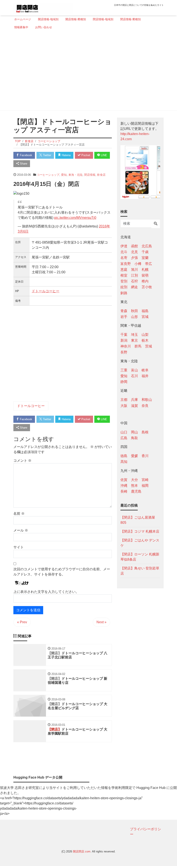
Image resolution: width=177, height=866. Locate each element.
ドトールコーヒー (45, 291)
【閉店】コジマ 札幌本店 (139, 531)
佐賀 (123, 480)
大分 (134, 480)
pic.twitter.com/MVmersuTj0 (75, 217)
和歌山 (147, 399)
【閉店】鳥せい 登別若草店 (139, 570)
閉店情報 (89, 174)
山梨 (145, 334)
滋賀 (134, 405)
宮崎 (145, 480)
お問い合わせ (43, 27)
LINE (103, 155)
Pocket (85, 155)
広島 (123, 438)
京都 (123, 399)
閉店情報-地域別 (103, 19)
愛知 (64, 174)
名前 (19, 513)
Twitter (46, 155)
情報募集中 (21, 27)
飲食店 (101, 174)
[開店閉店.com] (43, 7)
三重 (123, 370)
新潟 (123, 340)
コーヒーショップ (48, 174)
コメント (22, 460)
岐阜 (145, 370)
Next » (101, 622)
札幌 (145, 269)
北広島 (147, 246)
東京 (134, 340)
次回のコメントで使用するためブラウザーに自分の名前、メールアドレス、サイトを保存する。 (61, 571)
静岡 (123, 382)
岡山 (134, 432)
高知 (123, 461)
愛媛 (134, 456)
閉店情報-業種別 (130, 19)
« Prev (22, 622)
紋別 (123, 287)
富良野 (125, 264)
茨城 (148, 346)
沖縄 (123, 485)
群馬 (137, 346)
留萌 (145, 275)
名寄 (123, 258)
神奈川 (125, 346)
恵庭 (123, 269)
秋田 (134, 311)
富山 (134, 370)
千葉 (123, 334)
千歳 (145, 252)
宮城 (145, 317)
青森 (123, 311)
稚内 (145, 281)
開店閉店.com (81, 851)
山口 (123, 432)
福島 (145, 311)
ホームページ (22, 19)
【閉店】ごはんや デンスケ (139, 542)
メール (20, 530)
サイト (18, 547)
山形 (134, 317)
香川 (145, 456)
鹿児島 (136, 491)
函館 (134, 246)
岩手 (123, 317)
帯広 (148, 264)
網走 (134, 287)
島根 (145, 432)
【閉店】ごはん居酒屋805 (137, 520)
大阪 (123, 405)
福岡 (145, 485)
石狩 (134, 281)
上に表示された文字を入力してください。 (46, 592)
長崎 (123, 491)
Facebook (25, 155)
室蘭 (145, 258)
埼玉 (134, 334)
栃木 (145, 340)
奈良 (145, 405)
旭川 (134, 269)
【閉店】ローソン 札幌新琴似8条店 (139, 556)
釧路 (123, 293)
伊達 (123, 246)
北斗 (123, 252)
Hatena (66, 155)
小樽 (137, 264)
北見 (134, 252)
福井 (145, 376)
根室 (123, 275)
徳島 (123, 456)
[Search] (155, 224)
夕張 (134, 258)
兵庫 (134, 399)
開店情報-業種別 (75, 19)
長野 (123, 352)
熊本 (134, 485)
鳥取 (134, 438)
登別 (123, 281)
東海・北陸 (75, 174)
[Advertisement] (87, 72)
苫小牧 (147, 287)
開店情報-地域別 (48, 19)
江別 (134, 275)
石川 (134, 376)
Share (23, 163)
